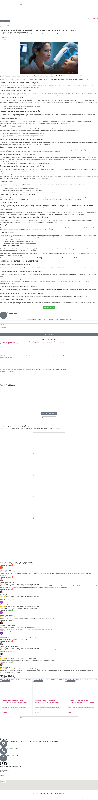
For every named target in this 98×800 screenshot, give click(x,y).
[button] (2, 398)
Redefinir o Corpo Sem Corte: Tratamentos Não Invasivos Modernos (47, 342)
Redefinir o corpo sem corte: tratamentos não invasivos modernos (46, 356)
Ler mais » (4, 712)
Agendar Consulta (49, 307)
